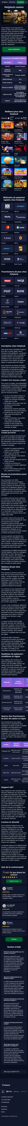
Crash (18, 118)
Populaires (4, 118)
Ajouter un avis (14, 881)
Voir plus (14, 939)
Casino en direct (12, 118)
